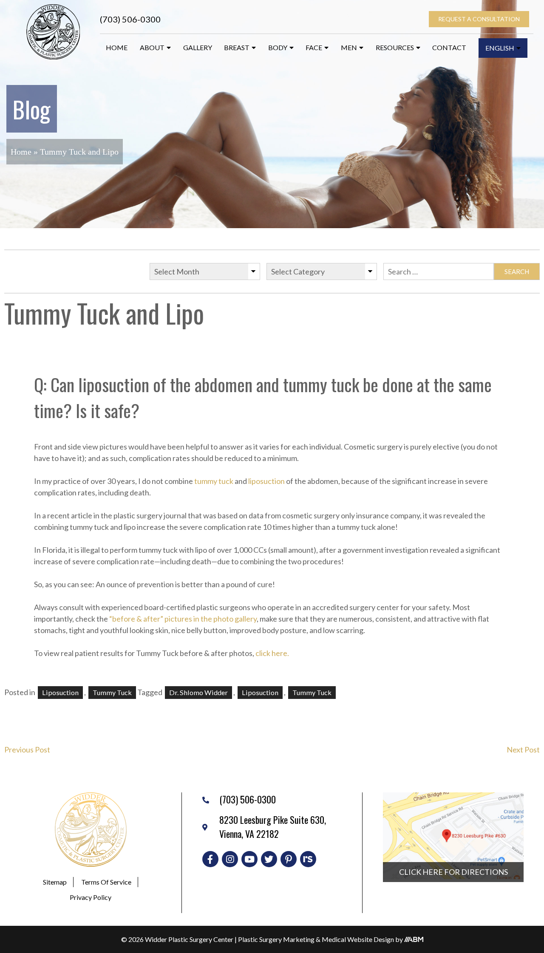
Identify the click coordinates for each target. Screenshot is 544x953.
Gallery (197, 47)
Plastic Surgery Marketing (276, 939)
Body (277, 47)
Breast (236, 47)
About (152, 47)
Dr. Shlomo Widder (198, 692)
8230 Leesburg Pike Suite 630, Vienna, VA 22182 (272, 826)
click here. (272, 653)
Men (349, 47)
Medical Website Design (358, 939)
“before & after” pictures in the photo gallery (183, 618)
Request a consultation (479, 19)
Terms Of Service (106, 882)
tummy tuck (213, 481)
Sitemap (55, 882)
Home (117, 47)
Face (314, 47)
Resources (395, 47)
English (499, 48)
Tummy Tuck (312, 692)
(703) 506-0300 (130, 19)
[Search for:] (438, 271)
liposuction (266, 481)
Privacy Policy (90, 897)
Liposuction (60, 692)
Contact (449, 47)
